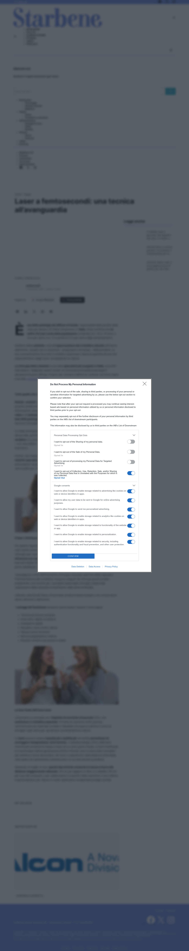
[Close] (145, 384)
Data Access (94, 566)
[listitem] (94, 435)
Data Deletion (77, 566)
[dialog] (94, 475)
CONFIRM (73, 556)
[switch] (131, 442)
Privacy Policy (111, 566)
